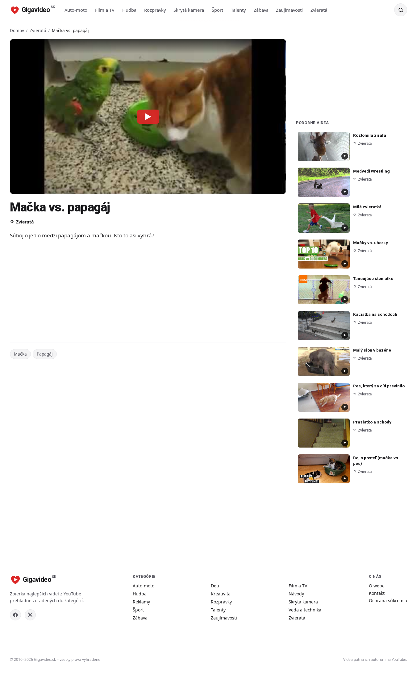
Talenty (238, 10)
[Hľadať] (400, 9)
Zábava (261, 10)
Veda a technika (305, 610)
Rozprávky (155, 10)
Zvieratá (319, 10)
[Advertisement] (133, 292)
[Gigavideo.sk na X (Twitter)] (30, 614)
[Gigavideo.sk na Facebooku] (15, 614)
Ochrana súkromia (388, 600)
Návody (296, 594)
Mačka (20, 354)
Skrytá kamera (188, 10)
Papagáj (45, 354)
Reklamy (141, 602)
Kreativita (221, 594)
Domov (17, 30)
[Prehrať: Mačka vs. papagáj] (148, 116)
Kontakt (377, 593)
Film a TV (105, 10)
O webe (377, 586)
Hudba (129, 10)
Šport (217, 10)
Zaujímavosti (289, 10)
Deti (215, 586)
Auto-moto (76, 10)
